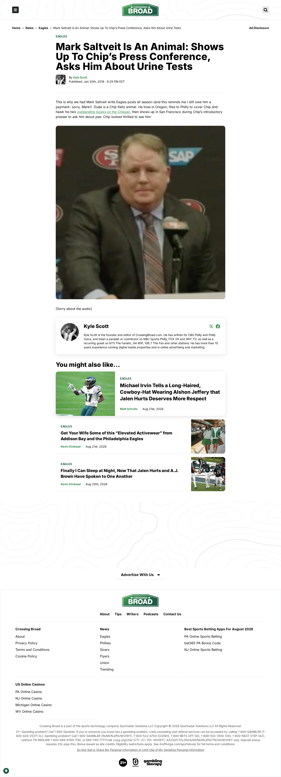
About (105, 614)
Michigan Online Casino (33, 705)
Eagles (61, 36)
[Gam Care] (135, 763)
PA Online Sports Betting (203, 636)
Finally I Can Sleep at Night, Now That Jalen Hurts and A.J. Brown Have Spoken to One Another (119, 473)
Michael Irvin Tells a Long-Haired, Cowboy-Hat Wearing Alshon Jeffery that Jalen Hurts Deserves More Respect (170, 392)
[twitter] (211, 326)
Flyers (104, 656)
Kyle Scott (80, 77)
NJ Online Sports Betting (203, 650)
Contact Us (172, 614)
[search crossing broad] (265, 10)
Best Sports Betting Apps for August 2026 (218, 629)
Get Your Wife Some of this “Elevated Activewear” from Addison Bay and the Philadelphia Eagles (116, 436)
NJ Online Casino (28, 698)
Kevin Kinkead (71, 446)
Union (104, 663)
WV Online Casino (29, 711)
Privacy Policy (26, 643)
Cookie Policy (26, 656)
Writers (133, 614)
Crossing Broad (28, 629)
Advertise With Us (137, 575)
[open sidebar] (15, 10)
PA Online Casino (28, 692)
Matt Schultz (129, 409)
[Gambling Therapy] (153, 762)
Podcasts (151, 614)
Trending (107, 669)
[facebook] (217, 326)
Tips (118, 614)
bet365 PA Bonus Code (202, 643)
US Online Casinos (30, 684)
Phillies (105, 643)
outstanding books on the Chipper (103, 112)
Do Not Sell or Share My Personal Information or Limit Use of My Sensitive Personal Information (140, 750)
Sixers (104, 650)
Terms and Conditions (32, 650)
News (104, 629)
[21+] (123, 763)
